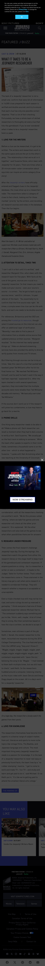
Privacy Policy (23, 9)
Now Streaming (23, 499)
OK (22, 17)
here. (27, 11)
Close (42, 460)
